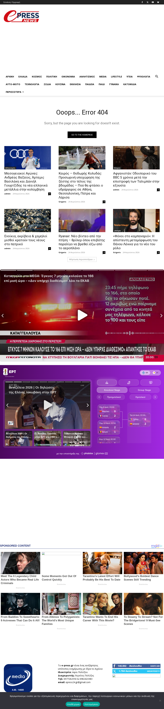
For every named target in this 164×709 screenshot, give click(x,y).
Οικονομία (68, 76)
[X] (147, 2)
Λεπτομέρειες (91, 704)
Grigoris (62, 201)
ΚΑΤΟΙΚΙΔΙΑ (129, 84)
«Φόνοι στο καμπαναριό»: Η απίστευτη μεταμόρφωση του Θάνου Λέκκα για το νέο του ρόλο (135, 242)
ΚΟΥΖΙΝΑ (60, 84)
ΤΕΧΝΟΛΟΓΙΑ (32, 84)
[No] (160, 700)
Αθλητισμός (87, 76)
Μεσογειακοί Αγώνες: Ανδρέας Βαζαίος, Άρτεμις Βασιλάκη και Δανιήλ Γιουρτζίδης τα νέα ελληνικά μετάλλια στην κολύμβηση (26, 181)
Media (103, 76)
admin (7, 193)
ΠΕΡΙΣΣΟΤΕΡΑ (13, 91)
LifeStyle (116, 76)
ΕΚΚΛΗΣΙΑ (75, 84)
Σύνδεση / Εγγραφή (12, 2)
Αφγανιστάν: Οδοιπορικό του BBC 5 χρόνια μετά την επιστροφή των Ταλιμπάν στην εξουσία (136, 179)
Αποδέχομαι (73, 704)
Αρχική (10, 76)
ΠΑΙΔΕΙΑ (89, 84)
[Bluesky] (158, 2)
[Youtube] (152, 2)
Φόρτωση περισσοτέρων (81, 259)
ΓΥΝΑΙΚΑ (114, 84)
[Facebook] (142, 2)
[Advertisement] (102, 16)
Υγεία (130, 76)
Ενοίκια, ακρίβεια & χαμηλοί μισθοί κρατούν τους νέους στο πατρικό (25, 240)
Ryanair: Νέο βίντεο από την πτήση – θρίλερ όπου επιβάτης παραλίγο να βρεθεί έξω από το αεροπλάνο (82, 242)
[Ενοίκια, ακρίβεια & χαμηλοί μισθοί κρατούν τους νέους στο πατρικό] (27, 220)
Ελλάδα (22, 76)
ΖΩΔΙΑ (47, 84)
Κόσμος (37, 76)
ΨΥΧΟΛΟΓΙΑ (143, 76)
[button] (156, 76)
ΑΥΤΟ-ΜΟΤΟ (13, 84)
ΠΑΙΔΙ (102, 84)
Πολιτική (51, 76)
